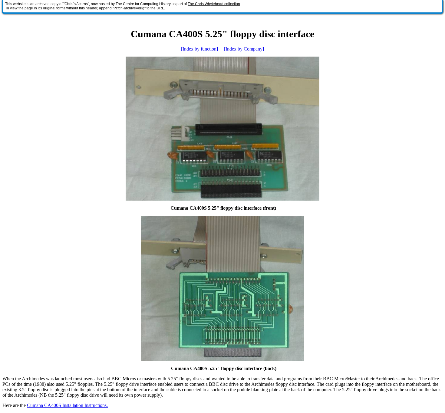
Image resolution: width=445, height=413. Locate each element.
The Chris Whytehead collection (214, 4)
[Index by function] (199, 48)
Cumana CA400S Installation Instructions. (67, 405)
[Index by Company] (244, 48)
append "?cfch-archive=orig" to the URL (131, 8)
